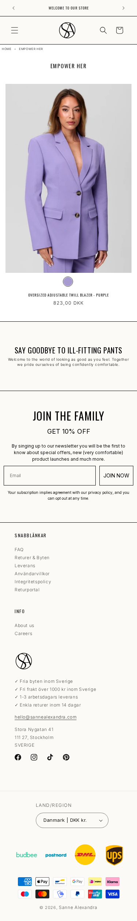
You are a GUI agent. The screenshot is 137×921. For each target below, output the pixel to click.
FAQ (19, 549)
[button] (15, 30)
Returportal (27, 589)
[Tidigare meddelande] (13, 8)
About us (24, 625)
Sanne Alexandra (78, 907)
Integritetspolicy (33, 581)
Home (6, 49)
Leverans (25, 565)
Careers (23, 633)
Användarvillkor (32, 573)
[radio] (68, 281)
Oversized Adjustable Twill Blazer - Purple (68, 295)
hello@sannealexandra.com (45, 717)
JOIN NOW (116, 475)
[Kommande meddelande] (123, 8)
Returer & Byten (32, 557)
